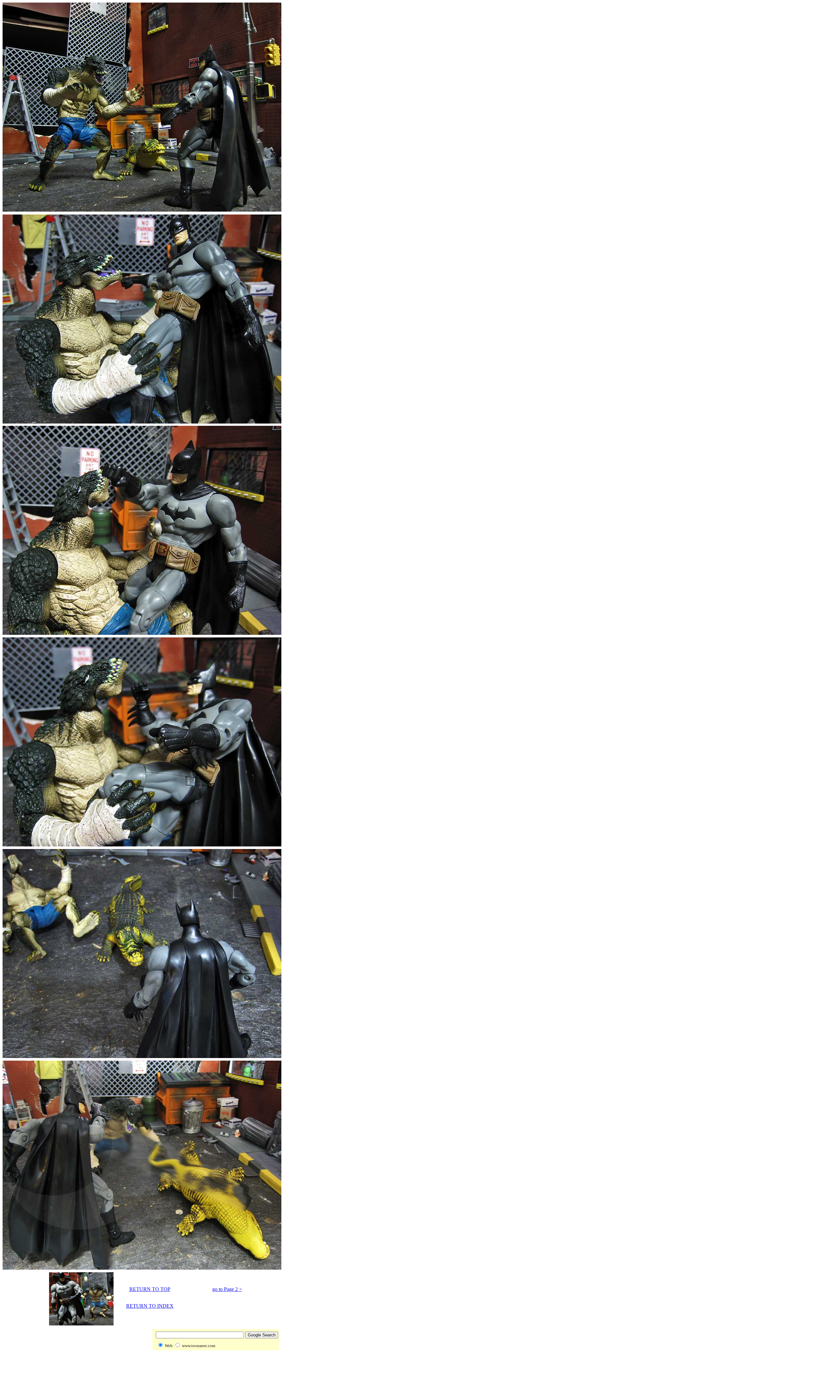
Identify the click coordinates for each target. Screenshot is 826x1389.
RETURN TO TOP (149, 1289)
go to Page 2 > (227, 1289)
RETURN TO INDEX (150, 1306)
